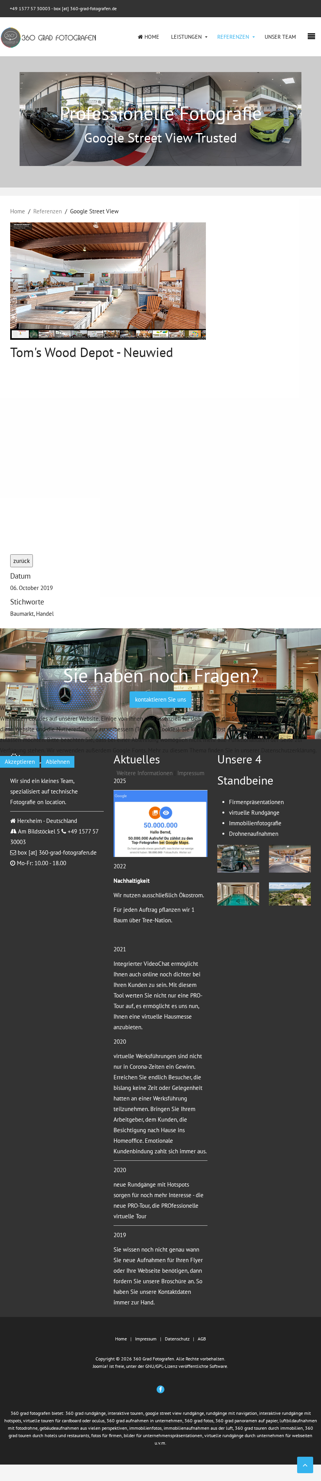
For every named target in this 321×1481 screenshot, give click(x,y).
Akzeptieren (20, 761)
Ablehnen (58, 761)
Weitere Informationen (145, 773)
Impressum (190, 773)
